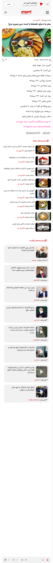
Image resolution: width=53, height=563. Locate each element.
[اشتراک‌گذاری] (42, 559)
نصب (9, 4)
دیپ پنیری (46, 133)
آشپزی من (36, 20)
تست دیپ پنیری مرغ (33, 133)
